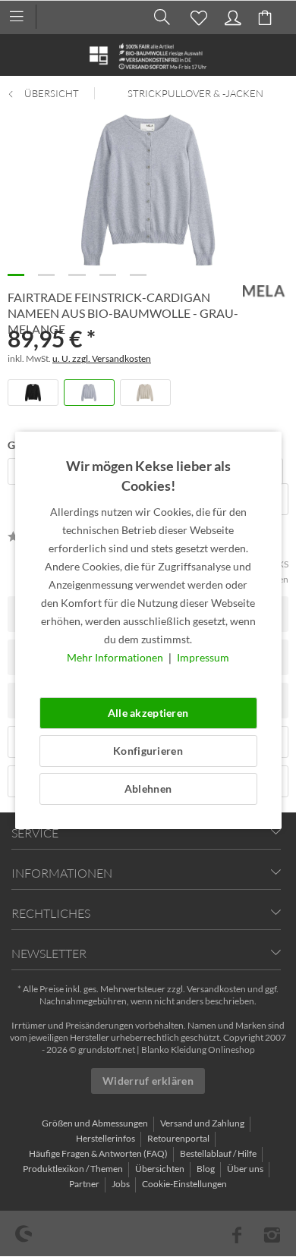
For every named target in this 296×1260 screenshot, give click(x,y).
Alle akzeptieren (148, 712)
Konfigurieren (148, 750)
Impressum (203, 657)
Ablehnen (148, 788)
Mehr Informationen (116, 657)
